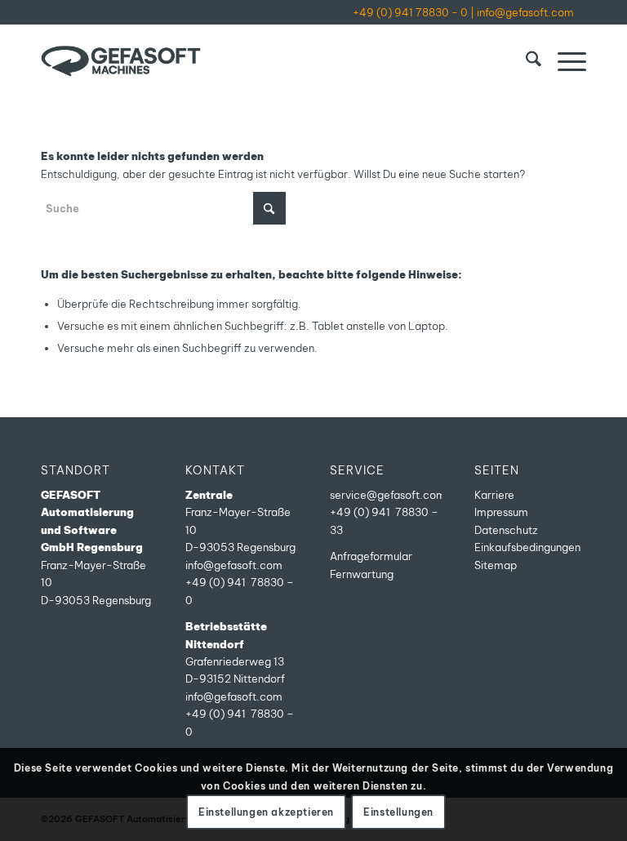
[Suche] (525, 61)
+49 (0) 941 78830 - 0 (410, 12)
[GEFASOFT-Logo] (121, 61)
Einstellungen (398, 812)
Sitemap (495, 565)
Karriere (494, 494)
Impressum (501, 511)
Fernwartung (362, 574)
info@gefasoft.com (525, 12)
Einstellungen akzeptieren (266, 812)
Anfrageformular (371, 556)
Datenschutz (506, 529)
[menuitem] (525, 61)
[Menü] (563, 61)
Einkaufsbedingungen (527, 547)
